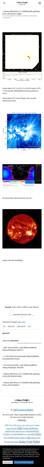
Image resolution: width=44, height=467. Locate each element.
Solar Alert (21, 322)
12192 (15, 425)
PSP (26, 438)
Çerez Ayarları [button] (8, 462)
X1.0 (29, 326)
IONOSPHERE (18, 434)
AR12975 (32, 425)
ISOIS (25, 434)
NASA (38, 434)
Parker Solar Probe (16, 437)
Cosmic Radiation (30, 428)
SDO (38, 438)
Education (18, 431)
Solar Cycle (11, 326)
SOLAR (7, 442)
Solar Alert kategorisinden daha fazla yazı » (29, 343)
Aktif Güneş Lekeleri (23, 409)
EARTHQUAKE (10, 431)
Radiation (34, 438)
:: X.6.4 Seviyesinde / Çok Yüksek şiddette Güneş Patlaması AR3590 (19, 366)
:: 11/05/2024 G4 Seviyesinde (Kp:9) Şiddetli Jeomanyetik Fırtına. (20, 357)
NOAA (6, 438)
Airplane (19, 425)
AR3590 (28, 425)
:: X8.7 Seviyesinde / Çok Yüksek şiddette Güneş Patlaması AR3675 (19, 348)
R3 (4, 326)
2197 (6, 425)
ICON (10, 434)
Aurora (37, 425)
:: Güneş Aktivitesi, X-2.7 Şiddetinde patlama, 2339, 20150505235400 (21, 374)
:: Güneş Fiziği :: (22, 2)
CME (19, 428)
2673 (10, 425)
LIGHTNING (31, 434)
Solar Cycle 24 (21, 326)
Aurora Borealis (11, 428)
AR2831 (23, 425)
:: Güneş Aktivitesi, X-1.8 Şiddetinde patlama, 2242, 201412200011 (21, 383)
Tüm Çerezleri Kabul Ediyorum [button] (23, 462)
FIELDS (24, 431)
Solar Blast (14, 442)
